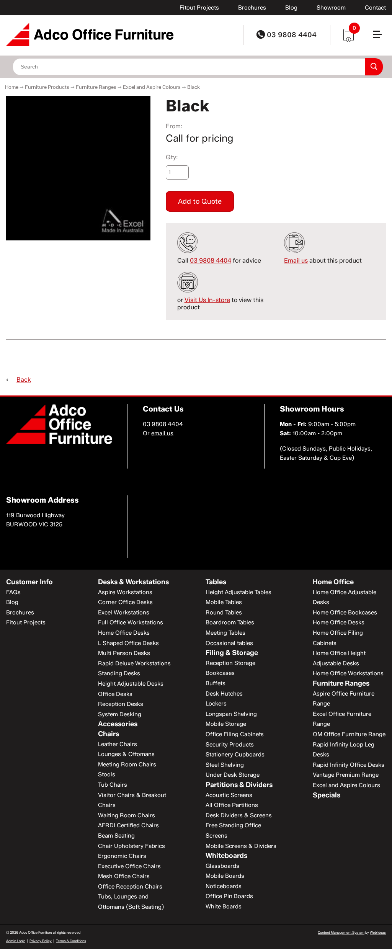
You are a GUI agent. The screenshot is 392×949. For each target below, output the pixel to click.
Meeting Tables (225, 632)
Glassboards (222, 865)
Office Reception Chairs (130, 886)
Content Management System (341, 932)
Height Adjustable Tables (238, 592)
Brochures (252, 7)
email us (162, 433)
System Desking (119, 714)
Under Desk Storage (233, 774)
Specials (326, 795)
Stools (106, 774)
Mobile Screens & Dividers (241, 846)
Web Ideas (378, 932)
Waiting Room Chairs (126, 815)
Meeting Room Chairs (127, 764)
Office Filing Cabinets (235, 734)
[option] (78, 168)
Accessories (117, 724)
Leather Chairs (117, 744)
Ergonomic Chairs (122, 856)
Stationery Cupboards (235, 754)
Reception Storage (230, 663)
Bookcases (220, 673)
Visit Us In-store (207, 300)
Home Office (333, 582)
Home (11, 87)
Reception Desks (120, 704)
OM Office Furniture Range (349, 734)
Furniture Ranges (96, 87)
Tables (216, 582)
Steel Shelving (225, 764)
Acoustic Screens (229, 795)
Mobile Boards (225, 875)
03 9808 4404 (291, 35)
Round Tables (224, 612)
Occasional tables (229, 643)
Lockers (216, 703)
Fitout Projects (199, 7)
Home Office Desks (124, 632)
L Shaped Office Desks (128, 643)
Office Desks (115, 694)
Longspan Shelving (231, 714)
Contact (375, 7)
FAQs (13, 592)
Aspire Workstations (125, 592)
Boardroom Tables (230, 622)
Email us (296, 260)
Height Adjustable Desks (130, 683)
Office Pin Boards (229, 896)
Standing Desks (119, 673)
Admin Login (15, 941)
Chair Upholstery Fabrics (131, 846)
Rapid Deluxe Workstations (134, 663)
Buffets (215, 683)
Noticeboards (224, 886)
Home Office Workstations (348, 673)
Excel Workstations (123, 612)
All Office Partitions (232, 805)
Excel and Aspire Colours (152, 87)
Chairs (108, 734)
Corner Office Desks (125, 602)
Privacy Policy (40, 941)
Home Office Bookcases (345, 612)
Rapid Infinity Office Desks (348, 764)
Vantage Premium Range (346, 774)
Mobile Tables (224, 602)
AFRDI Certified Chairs (128, 825)
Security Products (230, 744)
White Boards (224, 906)
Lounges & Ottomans (126, 754)
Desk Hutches (224, 693)
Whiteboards (226, 855)
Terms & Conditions (71, 941)
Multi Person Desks (124, 653)
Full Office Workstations (130, 622)
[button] (380, 37)
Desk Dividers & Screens (239, 815)
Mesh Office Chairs (124, 876)
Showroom (331, 7)
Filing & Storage (232, 652)
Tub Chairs (112, 784)
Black (193, 87)
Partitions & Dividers (239, 785)
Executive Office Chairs (129, 866)
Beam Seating (116, 835)
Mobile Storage (226, 723)
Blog (291, 7)
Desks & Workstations (133, 582)
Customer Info (29, 582)
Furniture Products (47, 87)
